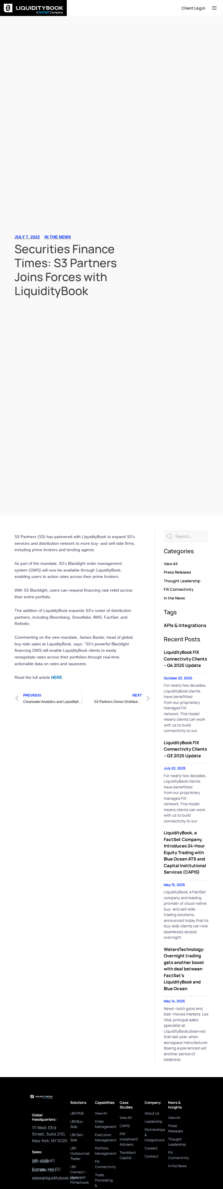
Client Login (193, 8)
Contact (151, 1156)
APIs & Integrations (185, 625)
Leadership (153, 1121)
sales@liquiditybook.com (55, 1178)
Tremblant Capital (128, 1155)
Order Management (104, 1124)
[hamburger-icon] (214, 8)
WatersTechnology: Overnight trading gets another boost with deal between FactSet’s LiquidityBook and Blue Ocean (184, 969)
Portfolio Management (104, 1151)
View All (170, 563)
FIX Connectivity (178, 589)
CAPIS (125, 1125)
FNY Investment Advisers (129, 1139)
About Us (152, 1113)
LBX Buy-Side (77, 1124)
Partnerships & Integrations (153, 1134)
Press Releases (177, 572)
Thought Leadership (182, 580)
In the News (57, 237)
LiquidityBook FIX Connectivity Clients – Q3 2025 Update (185, 749)
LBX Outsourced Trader (79, 1153)
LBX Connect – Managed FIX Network (79, 1174)
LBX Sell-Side (77, 1137)
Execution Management (104, 1137)
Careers (151, 1148)
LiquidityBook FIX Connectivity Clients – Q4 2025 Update (185, 658)
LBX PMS (77, 1113)
